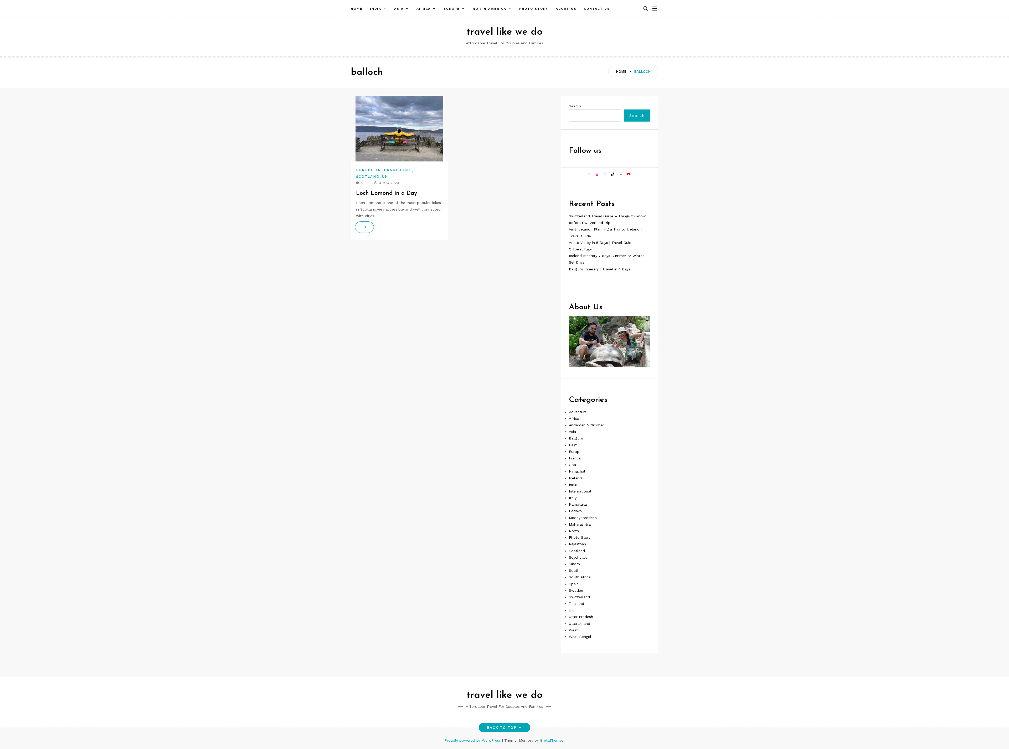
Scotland (368, 177)
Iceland (575, 478)
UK (385, 177)
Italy (572, 498)
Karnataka (578, 504)
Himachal (577, 471)
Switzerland (579, 597)
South (574, 570)
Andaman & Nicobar (586, 425)
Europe (452, 9)
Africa (423, 9)
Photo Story (533, 9)
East (573, 445)
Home (357, 9)
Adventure (578, 412)
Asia (399, 9)
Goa (572, 465)
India (376, 9)
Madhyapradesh (583, 518)
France (575, 458)
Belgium (576, 438)
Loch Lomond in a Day (386, 193)
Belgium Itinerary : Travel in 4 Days (599, 269)
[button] (646, 9)
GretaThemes (552, 740)
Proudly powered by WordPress (473, 740)
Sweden (576, 590)
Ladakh (575, 511)
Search (575, 106)
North (574, 531)
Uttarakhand (579, 623)
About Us (566, 9)
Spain (574, 584)
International (394, 170)
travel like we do (504, 32)
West (573, 630)
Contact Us (597, 9)
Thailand (576, 603)
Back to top (502, 728)
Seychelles (578, 557)
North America (489, 9)
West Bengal (580, 637)
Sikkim (574, 564)
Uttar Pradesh (581, 617)
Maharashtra (580, 524)
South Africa (580, 577)
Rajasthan (577, 544)
